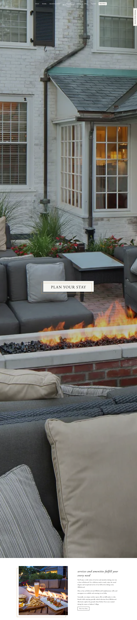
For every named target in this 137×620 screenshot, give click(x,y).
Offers (86, 4)
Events (44, 4)
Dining (79, 4)
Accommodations (54, 4)
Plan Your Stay (83, 608)
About (37, 4)
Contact (93, 4)
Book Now (103, 4)
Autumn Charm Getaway (135, 17)
